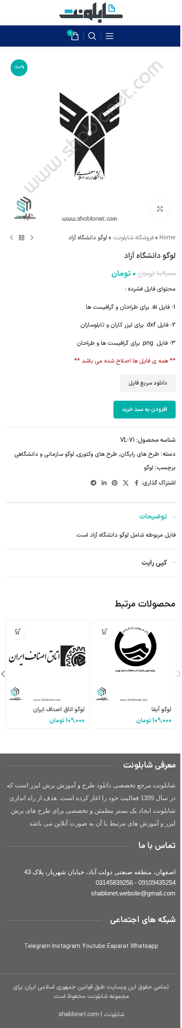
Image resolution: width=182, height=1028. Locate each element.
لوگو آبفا (161, 709)
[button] (104, 631)
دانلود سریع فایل (148, 383)
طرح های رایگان (139, 454)
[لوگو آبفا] (134, 661)
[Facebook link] (136, 483)
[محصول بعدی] (11, 238)
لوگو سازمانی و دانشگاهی (44, 454)
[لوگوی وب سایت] (91, 12)
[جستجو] (92, 36)
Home (168, 237)
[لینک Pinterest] (114, 483)
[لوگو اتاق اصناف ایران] (47, 661)
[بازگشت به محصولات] (22, 238)
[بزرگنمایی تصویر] (159, 208)
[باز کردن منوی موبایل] (109, 36)
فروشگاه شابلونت (133, 237)
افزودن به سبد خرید (144, 409)
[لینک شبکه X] (125, 483)
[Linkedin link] (104, 483)
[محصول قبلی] (32, 238)
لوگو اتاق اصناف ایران (59, 709)
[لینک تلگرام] (93, 483)
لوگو (148, 467)
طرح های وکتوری (97, 454)
